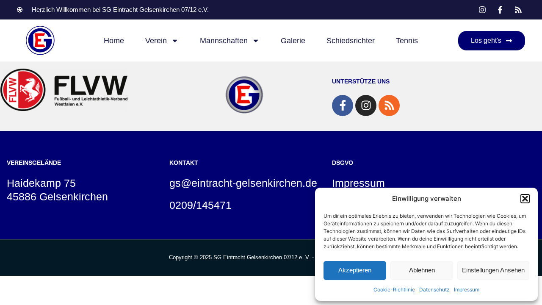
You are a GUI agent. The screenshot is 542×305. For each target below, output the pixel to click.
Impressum (466, 289)
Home (114, 40)
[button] (525, 198)
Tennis (407, 40)
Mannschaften (224, 40)
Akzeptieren (354, 270)
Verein (156, 40)
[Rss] (389, 105)
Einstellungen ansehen (493, 270)
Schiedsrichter (350, 40)
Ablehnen (422, 270)
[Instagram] (365, 105)
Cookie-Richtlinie (394, 289)
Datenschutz (434, 289)
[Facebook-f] (342, 105)
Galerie (293, 40)
